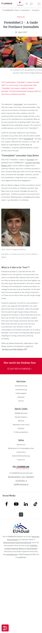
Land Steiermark (11, 554)
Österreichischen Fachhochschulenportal (17, 543)
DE (27, 4)
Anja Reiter (30, 160)
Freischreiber (18, 104)
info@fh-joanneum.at (21, 484)
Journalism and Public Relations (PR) (14, 349)
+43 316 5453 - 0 (21, 481)
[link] (21, 385)
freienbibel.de (28, 139)
